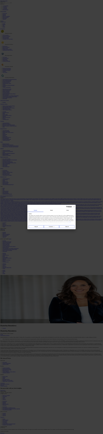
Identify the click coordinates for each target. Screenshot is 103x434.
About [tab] (67, 210)
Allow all (67, 226)
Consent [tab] (35, 210)
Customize (51, 226)
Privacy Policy (67, 223)
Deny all (36, 226)
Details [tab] (51, 210)
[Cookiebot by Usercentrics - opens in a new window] (67, 207)
